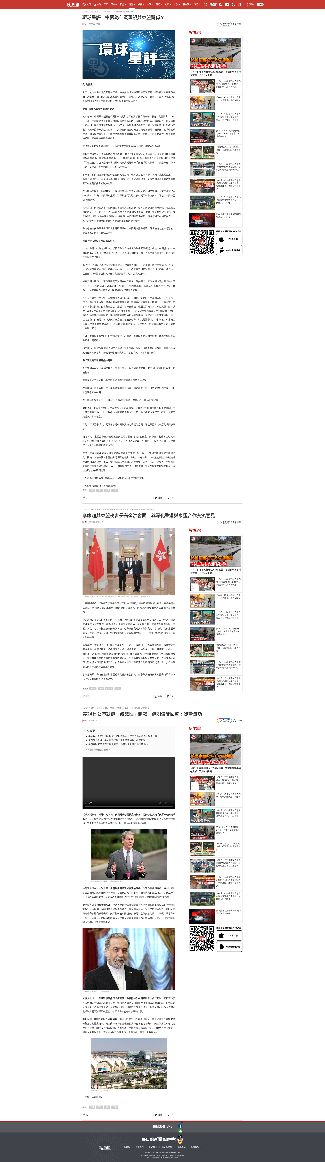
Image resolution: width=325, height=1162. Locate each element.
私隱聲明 (181, 1147)
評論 (131, 4)
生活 (149, 4)
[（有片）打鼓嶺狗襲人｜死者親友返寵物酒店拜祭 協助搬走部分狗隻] (202, 203)
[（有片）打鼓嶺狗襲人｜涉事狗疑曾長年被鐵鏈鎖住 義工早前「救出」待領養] (202, 119)
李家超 (93, 688)
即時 (113, 4)
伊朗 (107, 1107)
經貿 (118, 688)
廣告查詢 (139, 1147)
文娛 (167, 4)
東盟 (92, 490)
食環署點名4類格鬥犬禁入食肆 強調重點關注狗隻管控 (228, 150)
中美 (115, 490)
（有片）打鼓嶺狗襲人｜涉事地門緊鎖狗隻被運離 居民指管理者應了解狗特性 (228, 167)
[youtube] (226, 4)
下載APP (260, 4)
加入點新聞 (167, 1147)
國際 (85, 721)
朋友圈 (186, 4)
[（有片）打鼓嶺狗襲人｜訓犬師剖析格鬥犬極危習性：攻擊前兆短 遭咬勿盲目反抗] (202, 186)
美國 (92, 1107)
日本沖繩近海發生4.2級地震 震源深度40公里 (229, 215)
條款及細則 (196, 1147)
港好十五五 (102, 4)
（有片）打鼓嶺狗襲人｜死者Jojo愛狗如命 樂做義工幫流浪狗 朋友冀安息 (228, 84)
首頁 (88, 4)
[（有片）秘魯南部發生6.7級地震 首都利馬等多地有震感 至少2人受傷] (215, 53)
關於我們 (153, 1147)
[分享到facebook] (180, 1126)
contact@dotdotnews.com (172, 1152)
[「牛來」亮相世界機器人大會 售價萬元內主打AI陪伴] (202, 103)
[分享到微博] (180, 1142)
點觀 (140, 4)
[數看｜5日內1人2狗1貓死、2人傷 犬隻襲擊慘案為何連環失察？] (202, 136)
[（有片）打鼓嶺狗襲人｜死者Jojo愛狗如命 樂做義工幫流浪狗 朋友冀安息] (202, 86)
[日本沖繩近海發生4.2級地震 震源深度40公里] (202, 220)
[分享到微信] (180, 1131)
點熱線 (127, 1147)
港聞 (85, 522)
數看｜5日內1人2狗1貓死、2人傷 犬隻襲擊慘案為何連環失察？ (228, 133)
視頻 (122, 4)
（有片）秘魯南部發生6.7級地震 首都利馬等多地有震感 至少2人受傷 (215, 73)
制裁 (115, 1107)
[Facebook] (220, 4)
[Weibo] (239, 4)
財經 (158, 4)
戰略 (99, 490)
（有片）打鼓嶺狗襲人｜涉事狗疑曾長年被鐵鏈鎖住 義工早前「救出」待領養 (228, 117)
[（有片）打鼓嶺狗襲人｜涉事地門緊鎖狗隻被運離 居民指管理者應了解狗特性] (202, 169)
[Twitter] (233, 4)
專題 (196, 4)
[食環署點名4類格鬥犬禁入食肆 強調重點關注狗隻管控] (202, 153)
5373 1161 (154, 1152)
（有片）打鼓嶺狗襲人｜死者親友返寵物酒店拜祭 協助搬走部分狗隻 (228, 200)
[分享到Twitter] (180, 1136)
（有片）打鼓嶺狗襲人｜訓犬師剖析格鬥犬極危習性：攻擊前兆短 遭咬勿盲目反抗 (228, 184)
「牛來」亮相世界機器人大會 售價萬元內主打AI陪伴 (228, 99)
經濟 (107, 490)
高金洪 (109, 688)
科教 (176, 4)
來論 (85, 24)
